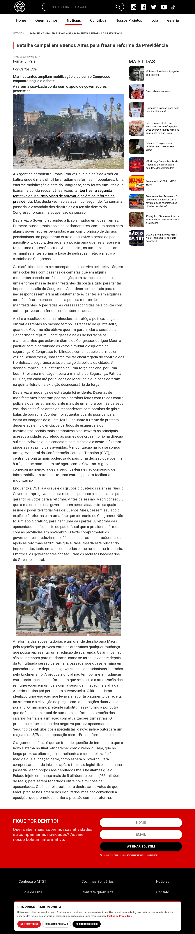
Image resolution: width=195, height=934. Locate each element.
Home (21, 20)
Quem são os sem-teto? (159, 91)
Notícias (74, 20)
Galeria (173, 20)
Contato (162, 892)
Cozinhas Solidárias (98, 881)
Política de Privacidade (119, 916)
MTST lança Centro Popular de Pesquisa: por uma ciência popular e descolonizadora (162, 164)
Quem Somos (46, 20)
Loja (154, 20)
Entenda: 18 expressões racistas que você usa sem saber (160, 146)
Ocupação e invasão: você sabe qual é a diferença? (162, 110)
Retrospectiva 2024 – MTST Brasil (161, 183)
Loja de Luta (32, 892)
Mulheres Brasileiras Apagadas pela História (162, 73)
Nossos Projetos (128, 20)
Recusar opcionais (56, 924)
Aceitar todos (29, 924)
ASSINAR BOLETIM (141, 846)
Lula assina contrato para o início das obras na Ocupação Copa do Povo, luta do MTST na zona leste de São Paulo (162, 128)
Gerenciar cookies (87, 924)
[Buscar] (118, 7)
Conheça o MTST (32, 881)
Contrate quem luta (97, 892)
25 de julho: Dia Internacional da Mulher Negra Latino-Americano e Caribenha (162, 219)
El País (29, 61)
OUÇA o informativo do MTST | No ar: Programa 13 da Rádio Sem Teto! (162, 238)
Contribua (98, 20)
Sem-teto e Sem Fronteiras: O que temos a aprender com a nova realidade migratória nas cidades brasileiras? (161, 201)
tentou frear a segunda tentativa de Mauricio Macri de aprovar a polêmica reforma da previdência (64, 196)
